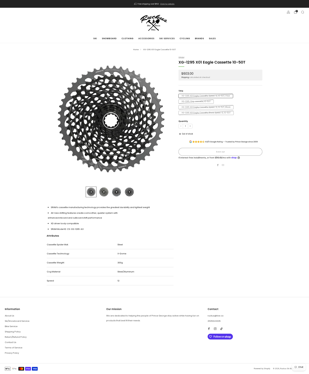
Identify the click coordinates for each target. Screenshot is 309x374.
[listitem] (154, 4)
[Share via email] (223, 165)
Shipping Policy (13, 331)
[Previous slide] (53, 120)
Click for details (167, 4)
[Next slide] (167, 120)
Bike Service (11, 326)
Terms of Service (13, 347)
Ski (95, 38)
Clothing (128, 38)
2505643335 (214, 321)
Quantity (183, 121)
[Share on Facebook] (218, 165)
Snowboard (109, 38)
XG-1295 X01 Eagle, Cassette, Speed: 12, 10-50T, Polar (206, 96)
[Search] (302, 12)
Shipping (185, 77)
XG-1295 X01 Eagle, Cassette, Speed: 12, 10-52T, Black (206, 107)
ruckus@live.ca (215, 315)
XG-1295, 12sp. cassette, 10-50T (196, 101)
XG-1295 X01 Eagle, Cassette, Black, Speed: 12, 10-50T (206, 112)
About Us (9, 315)
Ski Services (167, 38)
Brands (199, 38)
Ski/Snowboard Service (17, 321)
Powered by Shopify (262, 368)
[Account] (288, 12)
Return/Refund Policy (16, 337)
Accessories (146, 38)
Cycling (185, 38)
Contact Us (10, 342)
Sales (212, 38)
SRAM (181, 57)
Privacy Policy (12, 352)
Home (136, 49)
